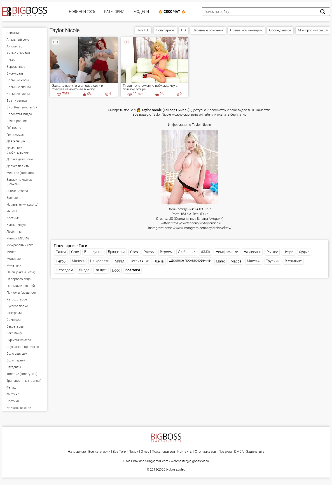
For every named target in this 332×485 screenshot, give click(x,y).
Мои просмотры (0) (313, 30)
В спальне (293, 261)
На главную (77, 452)
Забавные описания (208, 30)
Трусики (272, 261)
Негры (61, 261)
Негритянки (139, 261)
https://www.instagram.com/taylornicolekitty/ (198, 228)
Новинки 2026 (82, 11)
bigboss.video (175, 469)
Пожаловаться (163, 452)
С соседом (64, 270)
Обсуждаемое (280, 30)
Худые (304, 252)
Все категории (99, 452)
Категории (114, 11)
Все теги (132, 270)
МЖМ (119, 261)
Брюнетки (116, 252)
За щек (101, 270)
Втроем (166, 252)
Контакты (184, 452)
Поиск (133, 452)
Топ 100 (143, 30)
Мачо (220, 261)
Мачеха (78, 261)
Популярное (165, 30)
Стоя (134, 252)
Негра (288, 252)
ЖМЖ (205, 252)
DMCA (239, 452)
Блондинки (93, 252)
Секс (75, 252)
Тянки (61, 252)
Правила (225, 452)
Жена (159, 261)
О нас (145, 452)
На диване (252, 252)
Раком (149, 252)
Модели (141, 11)
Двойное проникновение (189, 260)
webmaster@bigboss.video (190, 461)
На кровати (99, 261)
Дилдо (84, 270)
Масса (236, 261)
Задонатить (255, 452)
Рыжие (272, 252)
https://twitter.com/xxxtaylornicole (196, 223)
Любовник (186, 252)
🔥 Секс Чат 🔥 (172, 11)
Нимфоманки (227, 252)
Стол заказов (205, 452)
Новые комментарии (246, 30)
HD (183, 30)
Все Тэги (119, 452)
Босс (116, 270)
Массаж (253, 261)
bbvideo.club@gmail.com (150, 461)
